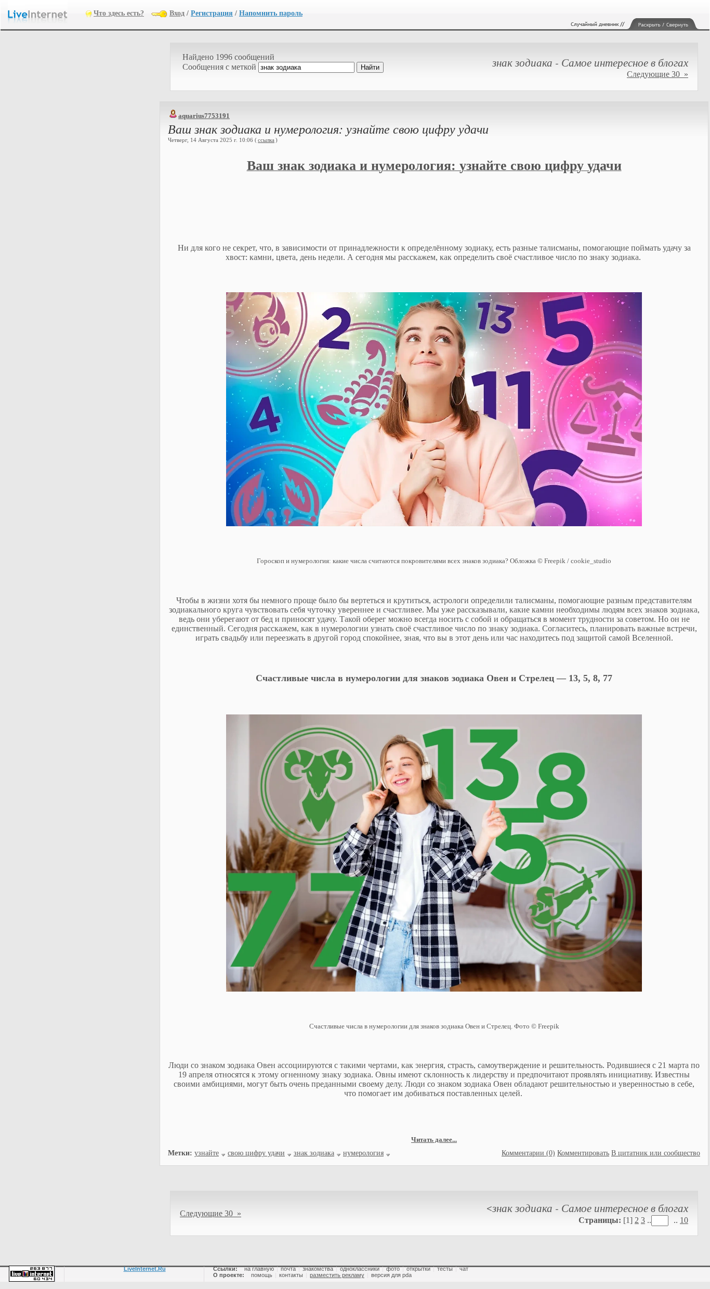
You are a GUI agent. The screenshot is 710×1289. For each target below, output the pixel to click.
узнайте (206, 1153)
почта (288, 1269)
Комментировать (583, 1153)
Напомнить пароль (271, 13)
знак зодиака (314, 1153)
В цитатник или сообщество (655, 1153)
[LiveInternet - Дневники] (47, 13)
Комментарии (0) (528, 1153)
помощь (261, 1275)
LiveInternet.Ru (145, 1269)
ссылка (266, 140)
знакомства (318, 1269)
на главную (259, 1269)
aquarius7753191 (204, 116)
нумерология (363, 1153)
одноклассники (359, 1269)
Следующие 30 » (657, 74)
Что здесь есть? (119, 13)
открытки (418, 1269)
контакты (291, 1275)
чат (463, 1269)
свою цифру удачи (256, 1153)
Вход (177, 13)
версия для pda (391, 1275)
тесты (445, 1269)
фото (393, 1269)
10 (684, 1220)
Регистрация (212, 13)
